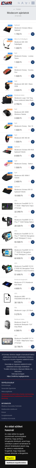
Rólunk (4, 412)
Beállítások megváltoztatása (16, 462)
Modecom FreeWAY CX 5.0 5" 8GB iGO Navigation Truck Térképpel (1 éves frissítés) (24, 268)
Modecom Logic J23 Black (23, 310)
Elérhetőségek (6, 385)
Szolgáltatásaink (7, 415)
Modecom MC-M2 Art (22, 138)
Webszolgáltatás (7, 391)
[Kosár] (25, 3)
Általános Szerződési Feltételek (12, 406)
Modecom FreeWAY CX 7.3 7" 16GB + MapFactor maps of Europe (24, 206)
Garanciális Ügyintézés (9, 388)
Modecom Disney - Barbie (23, 164)
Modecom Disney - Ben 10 (23, 126)
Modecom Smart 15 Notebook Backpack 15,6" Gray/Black (23, 324)
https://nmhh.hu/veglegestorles (18, 376)
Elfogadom (10, 458)
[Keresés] (18, 3)
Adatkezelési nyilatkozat (9, 409)
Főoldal (18, 9)
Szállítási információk (8, 418)
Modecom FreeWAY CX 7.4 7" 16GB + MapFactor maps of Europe (24, 340)
